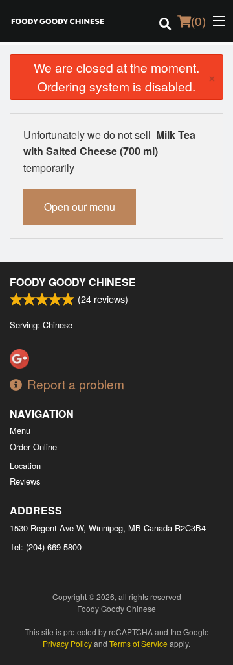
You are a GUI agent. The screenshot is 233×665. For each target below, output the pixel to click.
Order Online (33, 447)
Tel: (46, 546)
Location (25, 465)
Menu (20, 430)
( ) (198, 20)
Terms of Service (138, 643)
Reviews (25, 481)
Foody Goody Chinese (73, 281)
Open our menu (79, 206)
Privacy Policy (67, 643)
